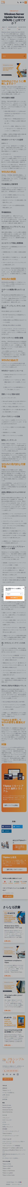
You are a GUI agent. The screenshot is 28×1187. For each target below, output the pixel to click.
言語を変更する (14, 597)
